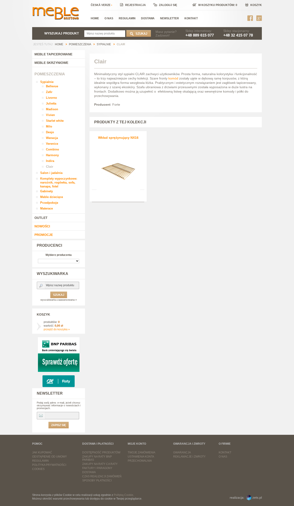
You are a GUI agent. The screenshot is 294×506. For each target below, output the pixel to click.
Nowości (42, 226)
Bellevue (52, 86)
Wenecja (52, 138)
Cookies (38, 469)
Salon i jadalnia (51, 173)
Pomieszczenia (49, 74)
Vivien (50, 115)
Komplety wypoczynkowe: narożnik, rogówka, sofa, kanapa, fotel (58, 182)
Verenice (52, 143)
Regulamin (40, 460)
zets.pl (257, 497)
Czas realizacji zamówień (102, 476)
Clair (49, 166)
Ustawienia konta (141, 456)
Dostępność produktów (101, 452)
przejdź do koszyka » (57, 329)
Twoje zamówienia (141, 452)
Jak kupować (42, 452)
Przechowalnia (140, 460)
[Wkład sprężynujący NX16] (118, 167)
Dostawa (89, 472)
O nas (223, 456)
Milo (49, 126)
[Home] (55, 12)
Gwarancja (182, 452)
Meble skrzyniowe (51, 63)
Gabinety (46, 191)
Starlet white (55, 120)
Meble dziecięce (51, 197)
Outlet (41, 218)
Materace (46, 208)
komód (173, 78)
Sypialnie (47, 82)
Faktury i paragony (97, 468)
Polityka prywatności (49, 464)
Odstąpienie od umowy (49, 456)
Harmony (52, 155)
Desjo (50, 132)
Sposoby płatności (97, 480)
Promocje (43, 235)
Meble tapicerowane (53, 54)
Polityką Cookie (123, 495)
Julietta (51, 103)
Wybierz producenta (58, 255)
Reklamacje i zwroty (189, 456)
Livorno (51, 97)
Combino (52, 149)
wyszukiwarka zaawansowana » (58, 299)
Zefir (49, 92)
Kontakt (225, 452)
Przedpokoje (49, 202)
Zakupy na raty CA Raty (100, 464)
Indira (50, 161)
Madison (52, 109)
